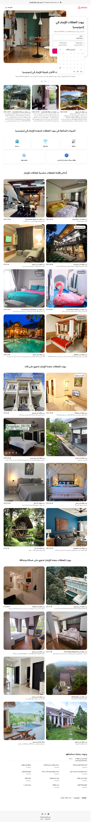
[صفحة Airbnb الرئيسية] (82, 7)
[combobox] (68, 38)
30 (77, 71)
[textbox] (76, 45)
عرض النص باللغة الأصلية (35, 2)
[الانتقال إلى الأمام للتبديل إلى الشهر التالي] (60, 49)
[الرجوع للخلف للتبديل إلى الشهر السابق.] (80, 49)
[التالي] (41, 81)
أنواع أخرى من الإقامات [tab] (81, 758)
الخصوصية (47, 819)
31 (74, 71)
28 (60, 68)
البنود (41, 819)
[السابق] (48, 81)
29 (81, 71)
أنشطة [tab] (70, 758)
